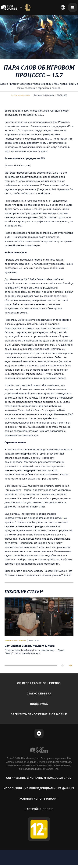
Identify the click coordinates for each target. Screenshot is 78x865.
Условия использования (39, 798)
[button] (20, 95)
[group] (39, 628)
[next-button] (70, 665)
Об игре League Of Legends (39, 683)
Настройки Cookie (39, 809)
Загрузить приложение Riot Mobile (39, 714)
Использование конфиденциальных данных (39, 788)
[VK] (39, 733)
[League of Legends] (27, 7)
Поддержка (39, 704)
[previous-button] (63, 665)
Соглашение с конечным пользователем (39, 778)
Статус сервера (39, 693)
